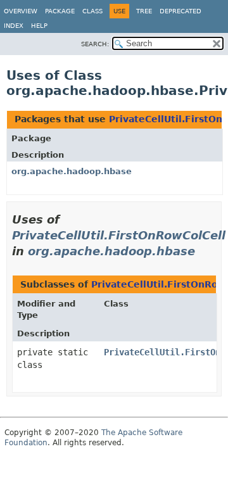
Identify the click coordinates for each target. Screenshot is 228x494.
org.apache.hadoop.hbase (71, 171)
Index (13, 25)
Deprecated (180, 11)
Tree (144, 11)
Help (39, 25)
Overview (20, 11)
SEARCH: (95, 44)
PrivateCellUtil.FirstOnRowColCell (118, 235)
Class (92, 11)
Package (60, 11)
